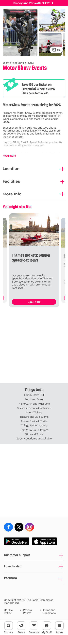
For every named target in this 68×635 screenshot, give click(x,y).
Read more (9, 155)
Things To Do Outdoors (34, 429)
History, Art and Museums (34, 403)
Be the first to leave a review (18, 62)
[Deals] (21, 625)
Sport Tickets (34, 412)
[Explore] (8, 625)
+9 (58, 49)
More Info (12, 194)
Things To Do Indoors (34, 425)
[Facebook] (8, 527)
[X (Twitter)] (19, 527)
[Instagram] (29, 527)
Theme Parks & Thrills (34, 421)
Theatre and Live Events (34, 416)
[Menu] (59, 625)
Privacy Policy (27, 611)
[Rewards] (34, 625)
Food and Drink (34, 399)
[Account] (47, 625)
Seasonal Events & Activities (34, 408)
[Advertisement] (34, 347)
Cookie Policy (8, 611)
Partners (10, 578)
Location (11, 168)
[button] (18, 62)
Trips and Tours (34, 434)
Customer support (17, 555)
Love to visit (13, 566)
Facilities (11, 181)
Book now (34, 301)
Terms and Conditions (49, 611)
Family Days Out (34, 394)
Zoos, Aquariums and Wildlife (34, 438)
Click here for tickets (34, 93)
